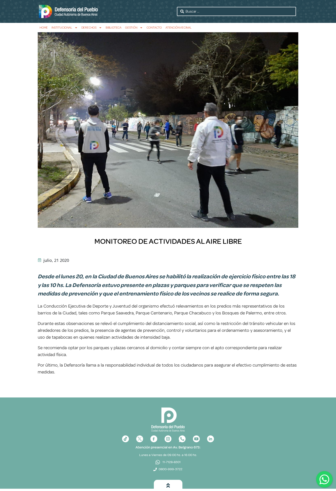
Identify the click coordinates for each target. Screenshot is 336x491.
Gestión (131, 28)
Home (44, 28)
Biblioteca (113, 28)
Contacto (154, 28)
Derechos (88, 28)
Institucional (61, 28)
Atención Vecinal (178, 28)
